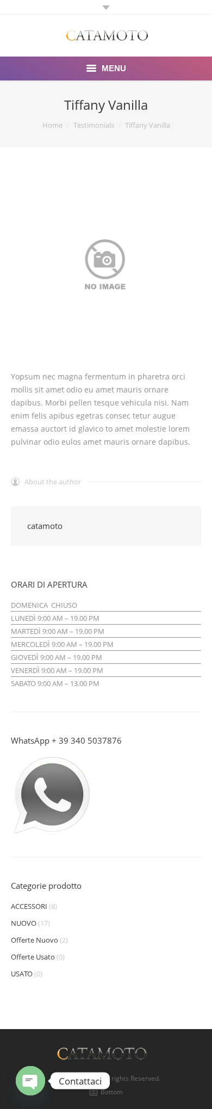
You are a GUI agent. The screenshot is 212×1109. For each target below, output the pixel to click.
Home (52, 125)
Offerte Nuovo (34, 940)
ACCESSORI (29, 906)
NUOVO (23, 923)
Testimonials (93, 125)
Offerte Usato (33, 957)
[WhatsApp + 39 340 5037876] (51, 834)
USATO (22, 974)
